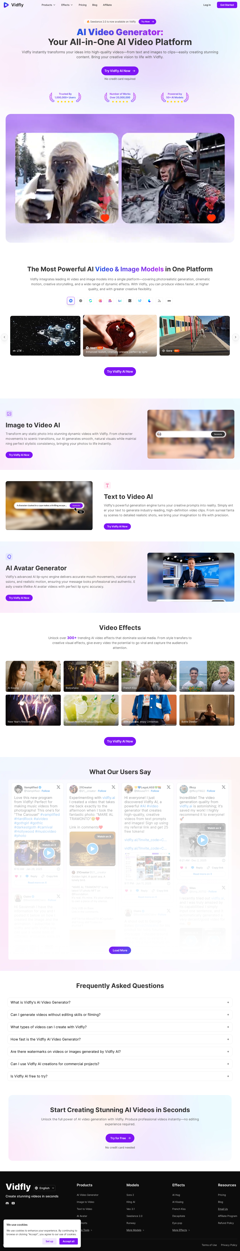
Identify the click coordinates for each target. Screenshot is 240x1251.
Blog (94, 4)
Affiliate (107, 4)
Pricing (83, 4)
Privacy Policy (229, 1244)
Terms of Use (209, 1244)
